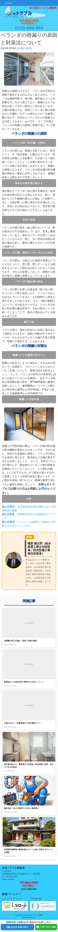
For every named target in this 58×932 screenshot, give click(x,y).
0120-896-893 (29, 27)
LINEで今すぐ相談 (48, 927)
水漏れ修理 (24, 48)
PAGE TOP (51, 817)
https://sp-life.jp (8, 879)
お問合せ (44, 488)
